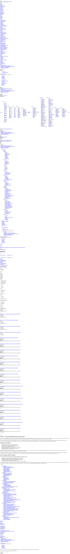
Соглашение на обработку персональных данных (7, 531)
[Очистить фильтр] (0, 309)
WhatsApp (3, 78)
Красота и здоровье (9, 247)
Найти (1, 553)
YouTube (3, 77)
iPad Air (1, 249)
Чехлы (6, 200)
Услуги (1, 521)
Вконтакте (3, 239)
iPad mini (3, 249)
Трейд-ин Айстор (2, 528)
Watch (4, 247)
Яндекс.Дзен (3, 242)
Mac (2, 247)
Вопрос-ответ (2, 533)
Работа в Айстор (2, 527)
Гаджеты (22, 247)
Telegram (3, 76)
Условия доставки (2, 536)
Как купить (1, 532)
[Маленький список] (0, 268)
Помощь (1, 534)
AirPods (6, 176)
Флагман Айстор (2, 526)
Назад (7, 152)
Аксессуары (18, 247)
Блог (1, 522)
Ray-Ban (15, 247)
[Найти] (1, 3)
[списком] (1, 267)
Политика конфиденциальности (4, 530)
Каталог (5, 150)
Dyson (6, 182)
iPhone (1, 247)
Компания (1, 524)
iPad (5, 249)
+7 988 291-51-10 (3, 89)
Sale (24, 247)
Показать (2, 310)
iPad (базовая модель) (3, 260)
